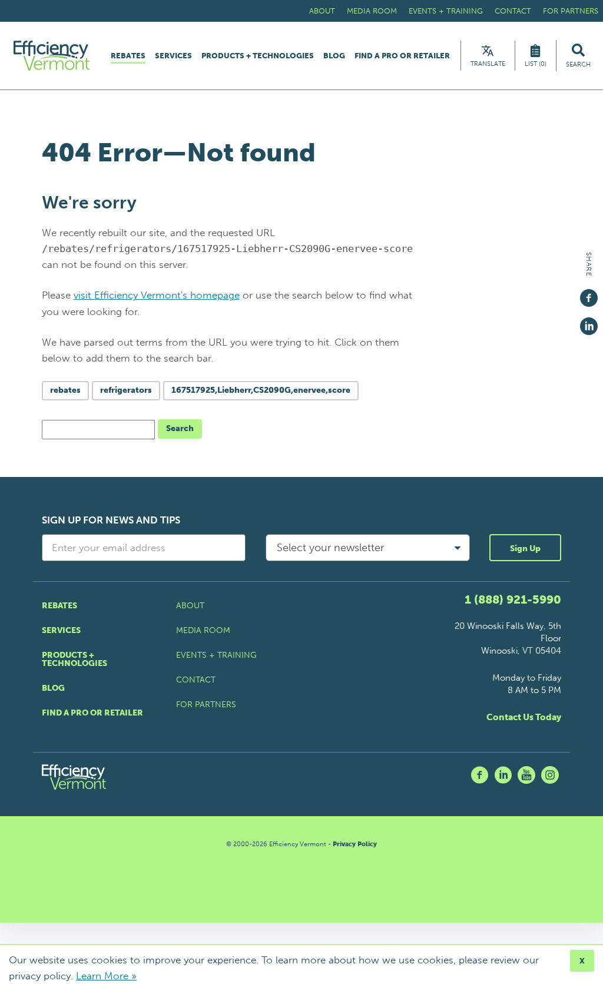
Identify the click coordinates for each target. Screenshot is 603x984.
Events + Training (446, 11)
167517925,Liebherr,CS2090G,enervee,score (260, 390)
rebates (65, 390)
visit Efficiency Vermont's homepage (157, 295)
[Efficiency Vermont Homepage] (52, 56)
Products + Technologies (257, 55)
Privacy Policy (355, 844)
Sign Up (525, 549)
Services (173, 55)
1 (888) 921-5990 (513, 599)
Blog (334, 55)
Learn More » (106, 976)
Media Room (372, 11)
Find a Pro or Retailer (402, 55)
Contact (513, 11)
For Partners (570, 11)
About (322, 11)
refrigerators (126, 390)
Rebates (128, 56)
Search (180, 428)
